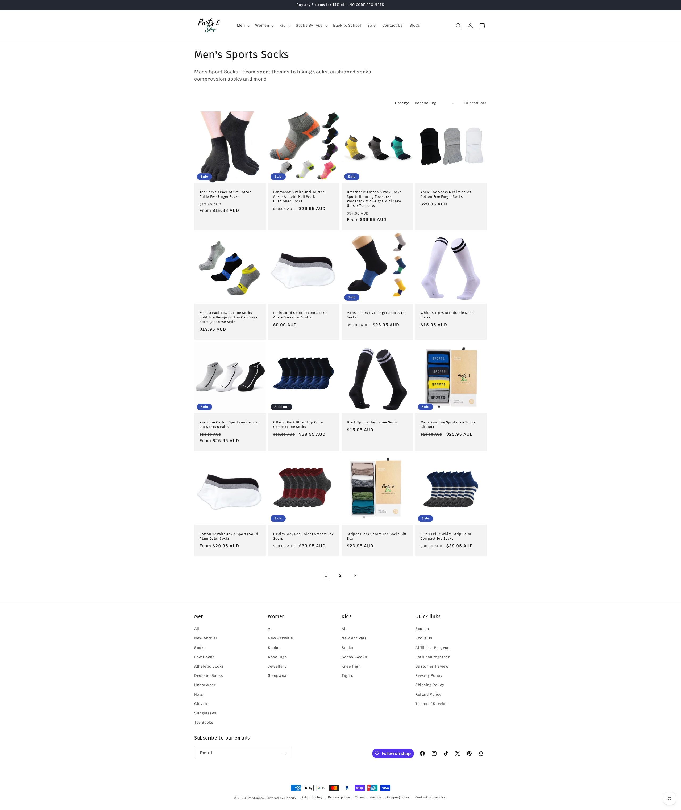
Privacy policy (339, 797)
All (196, 629)
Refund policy (312, 797)
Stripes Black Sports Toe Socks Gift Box (377, 536)
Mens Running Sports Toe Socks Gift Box (448, 424)
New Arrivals (280, 638)
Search (422, 629)
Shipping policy (398, 797)
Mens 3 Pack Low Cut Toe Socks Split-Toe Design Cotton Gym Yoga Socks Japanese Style (228, 317)
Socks (200, 647)
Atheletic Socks (209, 666)
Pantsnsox (256, 798)
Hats (198, 694)
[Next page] (355, 575)
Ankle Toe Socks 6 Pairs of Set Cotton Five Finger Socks (446, 194)
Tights (348, 675)
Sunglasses (205, 713)
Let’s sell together (432, 657)
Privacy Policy (428, 675)
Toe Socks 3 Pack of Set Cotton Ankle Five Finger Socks (226, 194)
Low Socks (204, 657)
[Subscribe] (284, 753)
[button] (243, 25)
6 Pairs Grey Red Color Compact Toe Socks (303, 536)
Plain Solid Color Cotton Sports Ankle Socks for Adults (300, 315)
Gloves (200, 704)
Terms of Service (431, 704)
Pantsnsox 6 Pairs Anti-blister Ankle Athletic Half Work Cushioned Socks (298, 196)
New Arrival (205, 638)
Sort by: (402, 103)
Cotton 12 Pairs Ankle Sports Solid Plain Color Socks (229, 536)
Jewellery (277, 666)
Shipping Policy (429, 685)
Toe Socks (203, 722)
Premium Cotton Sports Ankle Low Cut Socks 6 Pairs (229, 424)
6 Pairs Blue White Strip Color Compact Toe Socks (446, 536)
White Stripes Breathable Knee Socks (447, 315)
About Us (424, 638)
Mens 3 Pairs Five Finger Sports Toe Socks (377, 315)
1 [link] (326, 575)
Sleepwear (278, 675)
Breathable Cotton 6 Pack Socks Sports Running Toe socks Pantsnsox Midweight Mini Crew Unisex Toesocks (374, 199)
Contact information (431, 797)
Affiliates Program (433, 647)
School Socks (354, 657)
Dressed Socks (208, 675)
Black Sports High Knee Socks (372, 422)
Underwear (205, 685)
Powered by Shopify (280, 798)
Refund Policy (428, 694)
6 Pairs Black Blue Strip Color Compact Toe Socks (298, 424)
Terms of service (368, 797)
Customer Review (432, 666)
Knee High (277, 657)
